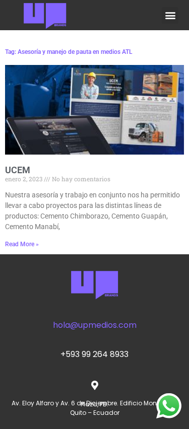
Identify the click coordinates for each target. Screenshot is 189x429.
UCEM (17, 170)
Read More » (22, 244)
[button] (170, 15)
